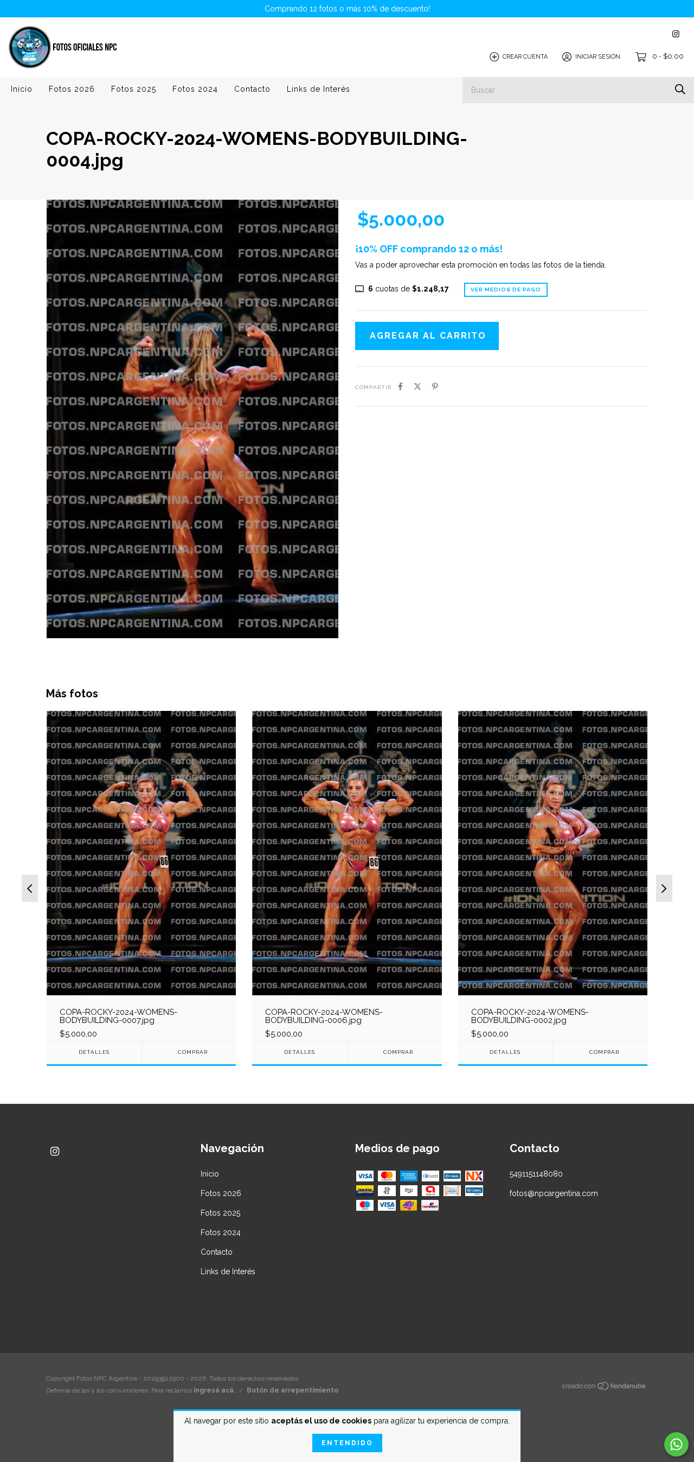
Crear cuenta (525, 56)
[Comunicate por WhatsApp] (676, 1444)
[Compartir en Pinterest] (435, 386)
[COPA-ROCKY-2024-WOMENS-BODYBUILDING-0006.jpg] (346, 875)
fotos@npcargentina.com (554, 1193)
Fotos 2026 (72, 89)
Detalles (94, 1052)
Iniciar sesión (597, 56)
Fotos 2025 (133, 89)
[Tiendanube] (604, 1387)
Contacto (252, 89)
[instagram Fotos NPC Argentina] (676, 34)
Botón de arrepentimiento (292, 1390)
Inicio (22, 89)
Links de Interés (318, 89)
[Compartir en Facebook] (400, 386)
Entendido (347, 1443)
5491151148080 (536, 1173)
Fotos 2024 (195, 89)
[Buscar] (680, 89)
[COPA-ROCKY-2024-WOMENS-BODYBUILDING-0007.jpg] (141, 875)
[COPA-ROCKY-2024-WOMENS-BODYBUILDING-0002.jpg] (552, 875)
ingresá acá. (214, 1390)
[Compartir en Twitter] (417, 386)
